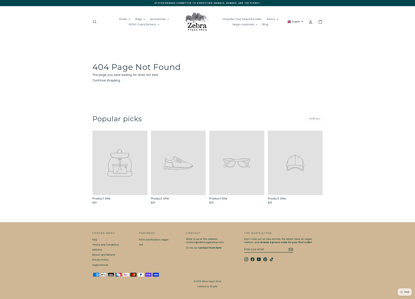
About (271, 19)
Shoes (123, 19)
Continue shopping (106, 80)
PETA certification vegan (153, 239)
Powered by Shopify (207, 286)
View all (314, 118)
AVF (141, 244)
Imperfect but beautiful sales (242, 19)
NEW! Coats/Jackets (143, 24)
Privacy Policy (100, 259)
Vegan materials (243, 24)
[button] (295, 22)
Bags (139, 19)
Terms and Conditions (105, 244)
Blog (265, 24)
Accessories (158, 19)
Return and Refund (103, 254)
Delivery (97, 249)
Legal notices (100, 265)
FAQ (94, 239)
